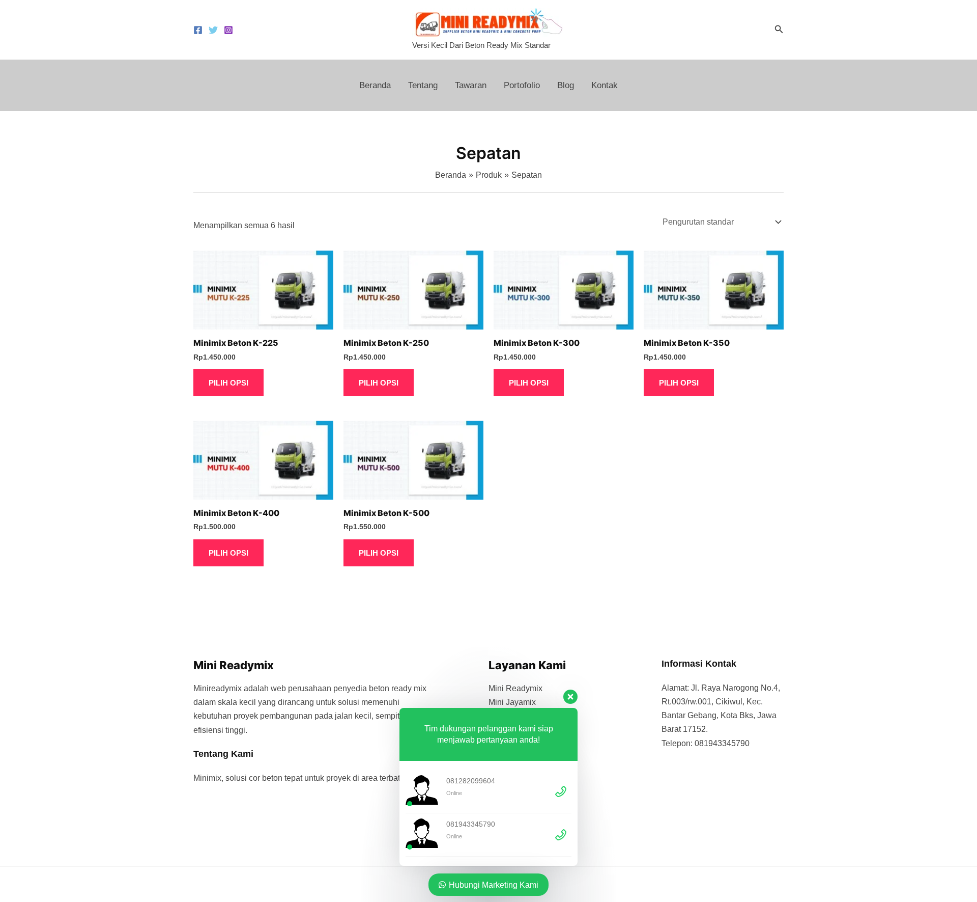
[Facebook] (198, 30)
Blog (565, 85)
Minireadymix (217, 688)
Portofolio (522, 85)
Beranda (375, 85)
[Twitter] (213, 30)
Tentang (423, 85)
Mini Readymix (515, 688)
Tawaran (470, 85)
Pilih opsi (228, 382)
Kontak (604, 85)
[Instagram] (228, 30)
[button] (779, 29)
